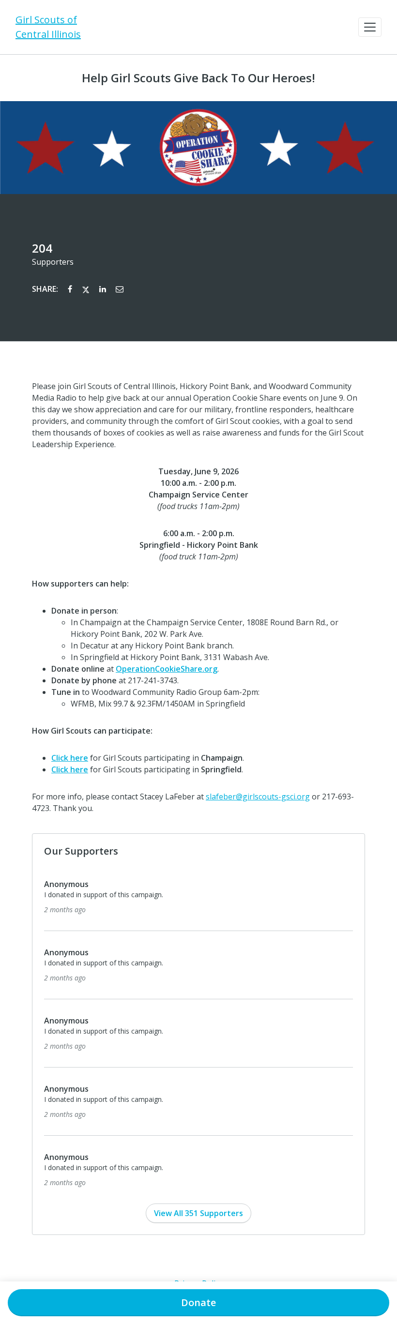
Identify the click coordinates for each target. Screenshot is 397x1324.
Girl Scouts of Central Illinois (48, 27)
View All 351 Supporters (198, 1213)
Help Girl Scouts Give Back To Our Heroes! (198, 78)
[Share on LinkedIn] (103, 289)
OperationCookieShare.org (166, 668)
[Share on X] (87, 289)
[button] (370, 27)
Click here (69, 757)
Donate (198, 1302)
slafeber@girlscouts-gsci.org (258, 796)
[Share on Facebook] (71, 289)
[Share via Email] (119, 289)
